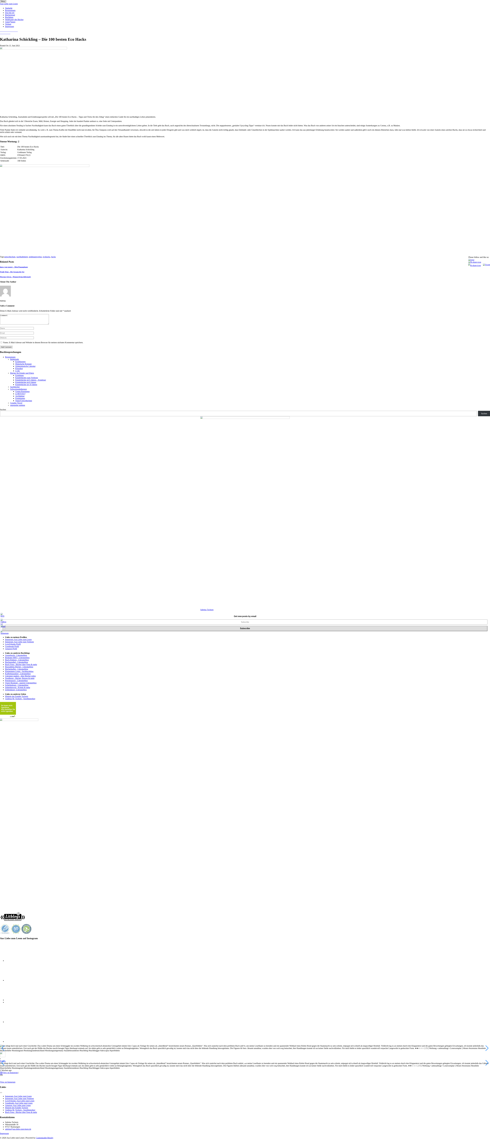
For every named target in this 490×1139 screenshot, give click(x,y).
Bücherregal (10, 15)
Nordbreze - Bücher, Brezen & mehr (19, 678)
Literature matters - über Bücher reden (20, 676)
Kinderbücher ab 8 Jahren (25, 382)
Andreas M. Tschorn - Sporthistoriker (20, 699)
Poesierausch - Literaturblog (16, 680)
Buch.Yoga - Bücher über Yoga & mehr (21, 664)
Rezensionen (10, 10)
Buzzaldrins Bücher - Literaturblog (19, 667)
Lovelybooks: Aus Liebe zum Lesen (19, 1101)
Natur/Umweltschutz (23, 401)
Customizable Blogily (44, 1138)
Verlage (8, 24)
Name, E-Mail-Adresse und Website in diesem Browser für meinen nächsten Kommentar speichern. (43, 342)
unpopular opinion (17, 405)
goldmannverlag (35, 257)
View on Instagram (10, 1073)
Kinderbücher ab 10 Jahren (26, 384)
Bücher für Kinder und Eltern (22, 373)
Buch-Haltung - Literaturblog (17, 660)
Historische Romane (23, 364)
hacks (53, 257)
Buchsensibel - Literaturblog (16, 662)
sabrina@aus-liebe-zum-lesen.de (18, 1129)
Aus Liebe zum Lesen (9, 4)
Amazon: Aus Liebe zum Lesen (18, 1105)
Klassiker (19, 368)
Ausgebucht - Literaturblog (16, 655)
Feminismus (20, 398)
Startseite (8, 8)
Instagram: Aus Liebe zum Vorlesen (19, 642)
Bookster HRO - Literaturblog (17, 658)
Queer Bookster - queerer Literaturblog (20, 683)
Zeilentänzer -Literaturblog (16, 690)
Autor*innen (10, 22)
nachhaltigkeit (22, 257)
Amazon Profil (11, 649)
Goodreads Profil (12, 646)
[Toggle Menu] (1, 1092)
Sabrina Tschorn (206, 610)
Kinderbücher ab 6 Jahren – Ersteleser (30, 380)
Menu (3, 1)
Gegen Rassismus (22, 391)
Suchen (3, 409)
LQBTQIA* (20, 394)
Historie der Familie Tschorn (16, 696)
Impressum (9, 26)
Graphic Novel (16, 403)
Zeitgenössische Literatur (25, 366)
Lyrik (17, 371)
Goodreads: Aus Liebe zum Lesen (19, 1103)
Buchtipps (9, 17)
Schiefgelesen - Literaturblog (16, 685)
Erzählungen (20, 362)
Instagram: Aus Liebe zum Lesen (18, 639)
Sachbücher (15, 387)
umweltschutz (9, 257)
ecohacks (46, 257)
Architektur (19, 396)
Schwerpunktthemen (18, 389)
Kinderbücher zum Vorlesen (26, 378)
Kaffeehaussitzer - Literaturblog (18, 674)
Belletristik (14, 359)
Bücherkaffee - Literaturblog (16, 669)
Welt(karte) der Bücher (14, 19)
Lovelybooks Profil (13, 644)
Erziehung (19, 375)
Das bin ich (9, 13)
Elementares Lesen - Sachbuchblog (19, 671)
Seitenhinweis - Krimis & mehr (17, 687)
